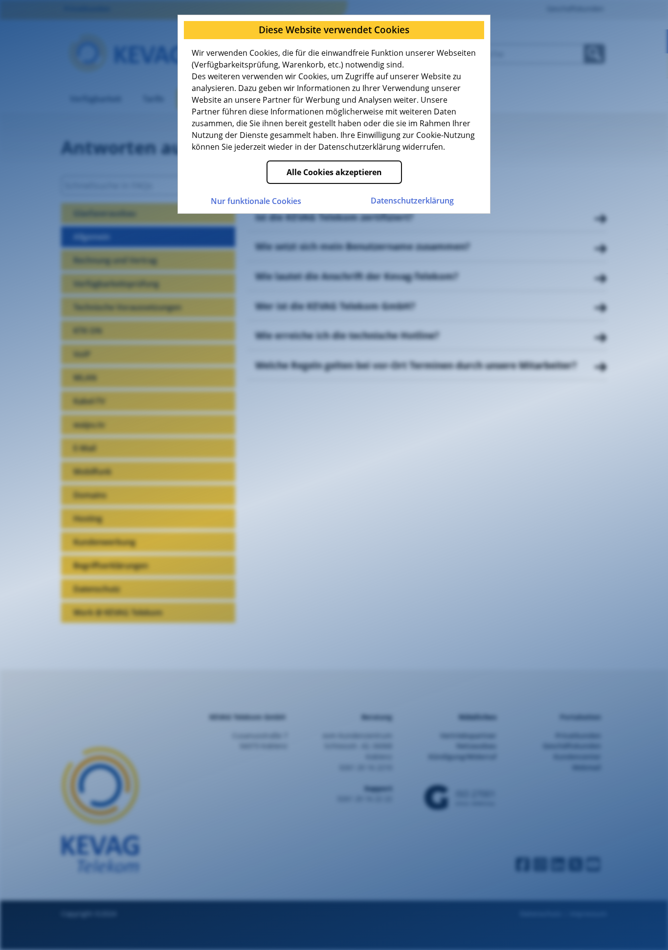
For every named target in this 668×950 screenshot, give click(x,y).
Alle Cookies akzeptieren (334, 172)
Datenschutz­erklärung (412, 200)
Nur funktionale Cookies (256, 201)
